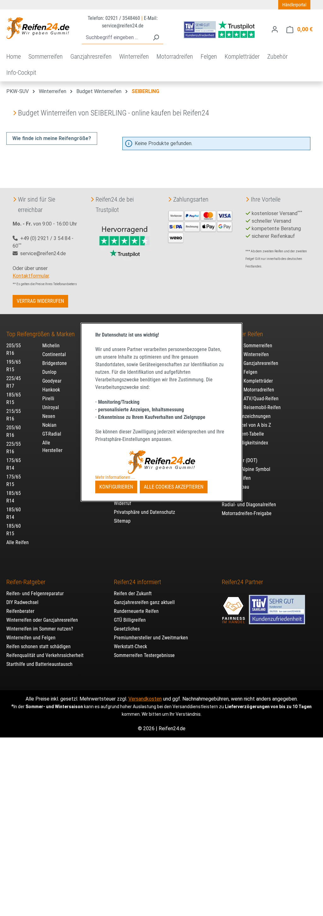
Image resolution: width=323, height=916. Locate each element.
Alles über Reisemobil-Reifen (251, 407)
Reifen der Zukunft (133, 593)
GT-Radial (51, 434)
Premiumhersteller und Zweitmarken (151, 638)
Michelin (51, 346)
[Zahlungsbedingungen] (200, 226)
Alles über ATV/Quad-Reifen (250, 399)
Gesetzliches (127, 629)
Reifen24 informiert (137, 582)
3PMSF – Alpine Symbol (246, 469)
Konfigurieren (116, 487)
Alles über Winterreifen (245, 354)
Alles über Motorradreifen (248, 390)
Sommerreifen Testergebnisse (144, 655)
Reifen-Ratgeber (25, 582)
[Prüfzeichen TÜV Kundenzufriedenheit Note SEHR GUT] (277, 607)
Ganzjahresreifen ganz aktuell (144, 602)
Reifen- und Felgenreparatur (35, 593)
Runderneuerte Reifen (136, 611)
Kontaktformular (31, 276)
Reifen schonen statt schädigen (38, 646)
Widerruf (122, 503)
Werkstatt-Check (130, 646)
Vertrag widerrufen (40, 301)
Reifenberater (20, 611)
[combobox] (115, 37)
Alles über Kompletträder (247, 381)
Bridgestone (54, 363)
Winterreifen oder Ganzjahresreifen (42, 620)
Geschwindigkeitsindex (245, 443)
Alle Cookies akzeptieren (173, 487)
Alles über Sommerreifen (247, 346)
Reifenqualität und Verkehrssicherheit (45, 655)
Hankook (51, 390)
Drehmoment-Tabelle (243, 434)
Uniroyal (50, 407)
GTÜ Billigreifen (130, 620)
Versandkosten (145, 699)
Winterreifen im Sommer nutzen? (39, 629)
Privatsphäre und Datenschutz (144, 512)
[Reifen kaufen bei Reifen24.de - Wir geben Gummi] (37, 28)
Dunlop (49, 372)
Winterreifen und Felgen (31, 638)
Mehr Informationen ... (115, 477)
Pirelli (48, 399)
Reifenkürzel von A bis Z (246, 425)
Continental (54, 354)
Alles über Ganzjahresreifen (250, 363)
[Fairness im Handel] (234, 607)
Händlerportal (294, 4)
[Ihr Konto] (274, 29)
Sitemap (122, 521)
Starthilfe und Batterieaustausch (39, 664)
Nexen (48, 416)
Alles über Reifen (242, 334)
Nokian (49, 425)
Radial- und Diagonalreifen (249, 505)
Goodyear (52, 381)
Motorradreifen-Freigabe (247, 513)
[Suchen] (156, 37)
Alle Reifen (17, 542)
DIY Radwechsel (22, 602)
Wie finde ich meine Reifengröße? (51, 138)
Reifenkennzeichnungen (246, 416)
